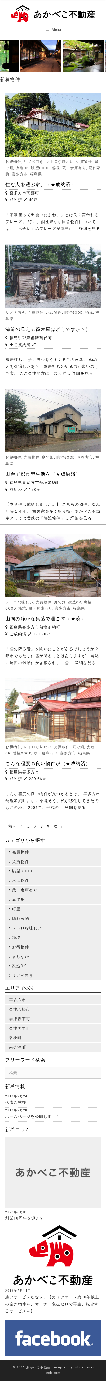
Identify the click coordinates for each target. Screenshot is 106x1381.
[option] (31, 56)
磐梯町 (15, 1037)
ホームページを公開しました (32, 1116)
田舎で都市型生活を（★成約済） (43, 474)
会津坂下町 (19, 1019)
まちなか (20, 956)
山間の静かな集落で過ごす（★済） (45, 618)
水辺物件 (54, 312)
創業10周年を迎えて (24, 1218)
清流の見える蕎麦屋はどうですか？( (46, 329)
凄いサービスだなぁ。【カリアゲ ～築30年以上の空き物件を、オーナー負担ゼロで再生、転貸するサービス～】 (52, 1304)
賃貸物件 (20, 861)
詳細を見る (89, 228)
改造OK (22, 168)
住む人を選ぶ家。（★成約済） (40, 184)
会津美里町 (19, 1028)
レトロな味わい (60, 161)
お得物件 (13, 161)
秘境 (56, 168)
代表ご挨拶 (15, 1102)
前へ (10, 826)
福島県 (36, 174)
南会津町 (17, 1047)
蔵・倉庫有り (74, 168)
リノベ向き (34, 161)
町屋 (16, 909)
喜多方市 (20, 174)
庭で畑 (48, 457)
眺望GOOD (40, 168)
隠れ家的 (20, 918)
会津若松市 (19, 1009)
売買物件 (84, 161)
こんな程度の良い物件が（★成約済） (48, 763)
